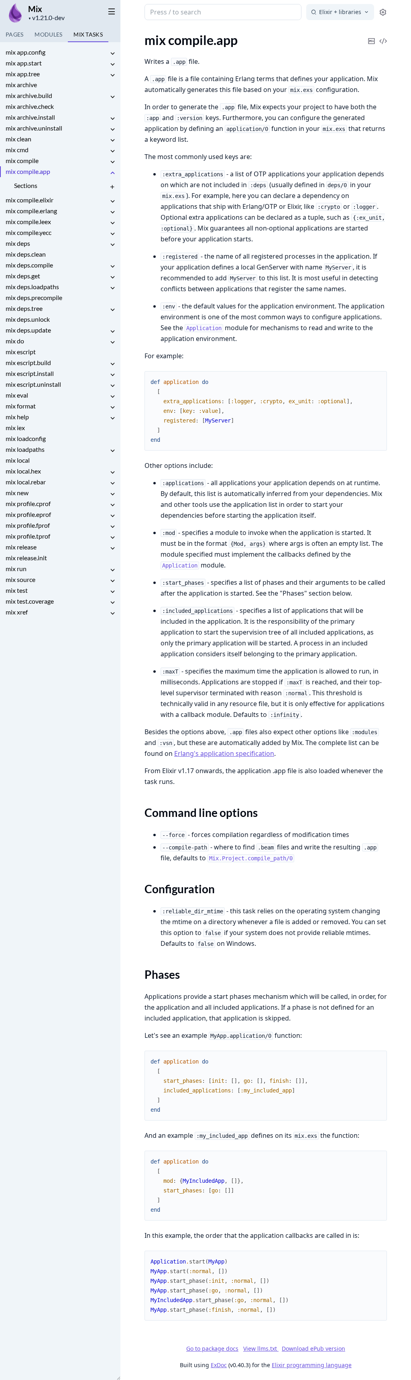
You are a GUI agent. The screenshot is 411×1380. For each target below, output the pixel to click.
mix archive (21, 84)
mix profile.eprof (28, 514)
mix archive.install (30, 117)
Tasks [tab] (88, 34)
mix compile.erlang (31, 210)
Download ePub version (313, 1348)
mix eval (17, 395)
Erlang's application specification (224, 753)
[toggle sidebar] (111, 11)
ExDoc (219, 1365)
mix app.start (24, 63)
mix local (18, 460)
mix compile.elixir (29, 200)
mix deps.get (23, 276)
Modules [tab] (48, 34)
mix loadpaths (25, 449)
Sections (25, 185)
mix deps (18, 243)
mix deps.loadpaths (32, 286)
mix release (21, 547)
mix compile (22, 160)
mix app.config (25, 52)
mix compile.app (28, 171)
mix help (17, 417)
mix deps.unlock (28, 319)
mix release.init (26, 557)
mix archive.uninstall (34, 128)
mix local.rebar (26, 482)
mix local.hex (23, 471)
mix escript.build (28, 362)
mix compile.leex (28, 221)
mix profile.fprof (28, 525)
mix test (17, 590)
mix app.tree (23, 74)
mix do (15, 341)
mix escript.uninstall (33, 384)
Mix (35, 9)
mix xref (17, 612)
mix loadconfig (26, 438)
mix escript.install (30, 373)
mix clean (18, 139)
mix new (17, 492)
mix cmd (17, 149)
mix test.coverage (30, 601)
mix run (16, 568)
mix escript (21, 351)
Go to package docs (212, 1348)
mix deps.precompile (34, 297)
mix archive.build (29, 95)
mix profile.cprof (28, 503)
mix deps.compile (29, 265)
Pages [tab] (14, 34)
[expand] (112, 53)
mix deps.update (28, 330)
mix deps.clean (26, 254)
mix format (21, 406)
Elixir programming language (312, 1365)
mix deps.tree (24, 308)
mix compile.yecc (28, 232)
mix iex (15, 427)
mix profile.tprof (28, 536)
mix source (20, 579)
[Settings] (383, 12)
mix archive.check (30, 106)
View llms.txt (261, 1348)
